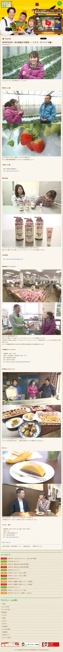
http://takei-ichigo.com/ (12, 171)
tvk (15, 649)
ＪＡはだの (4, 620)
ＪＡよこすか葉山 (5, 609)
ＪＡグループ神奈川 (6, 637)
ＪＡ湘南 (3, 618)
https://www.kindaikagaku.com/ (14, 259)
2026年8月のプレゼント (10, 561)
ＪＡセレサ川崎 (5, 606)
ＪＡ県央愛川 (4, 626)
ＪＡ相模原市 (4, 632)
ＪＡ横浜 (3, 603)
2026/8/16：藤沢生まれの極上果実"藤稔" (16, 564)
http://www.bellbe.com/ (12, 537)
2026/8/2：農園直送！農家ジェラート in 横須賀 (17, 581)
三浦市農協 (4, 612)
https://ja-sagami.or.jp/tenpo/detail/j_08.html (18, 361)
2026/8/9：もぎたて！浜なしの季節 (14, 573)
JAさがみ (8, 542)
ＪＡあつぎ (4, 623)
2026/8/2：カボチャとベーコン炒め (14, 590)
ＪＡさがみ (4, 615)
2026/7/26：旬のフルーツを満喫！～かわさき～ (18, 593)
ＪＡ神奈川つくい (5, 634)
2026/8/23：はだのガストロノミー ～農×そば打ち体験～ (19, 558)
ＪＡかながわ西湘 (5, 629)
